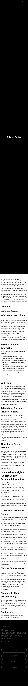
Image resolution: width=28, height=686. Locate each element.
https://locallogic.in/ (5, 280)
